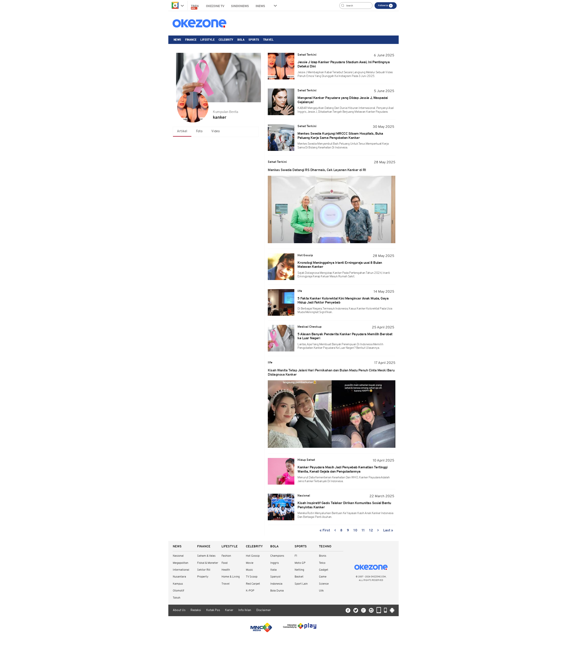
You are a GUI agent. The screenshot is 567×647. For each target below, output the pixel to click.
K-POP (250, 590)
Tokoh (176, 597)
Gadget (323, 569)
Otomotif (178, 590)
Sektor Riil (203, 569)
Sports (254, 39)
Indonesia (276, 583)
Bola (241, 39)
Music (249, 569)
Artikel (182, 131)
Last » (388, 530)
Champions (277, 555)
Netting (299, 569)
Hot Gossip (253, 555)
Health (225, 569)
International (181, 569)
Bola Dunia (277, 590)
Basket (299, 576)
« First (325, 530)
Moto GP (300, 563)
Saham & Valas (206, 555)
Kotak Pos (213, 610)
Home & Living (230, 576)
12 (371, 530)
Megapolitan (180, 563)
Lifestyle (207, 39)
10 (355, 530)
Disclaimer (263, 610)
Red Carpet (253, 583)
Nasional (178, 555)
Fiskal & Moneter (207, 563)
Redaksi (195, 610)
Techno (325, 546)
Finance (191, 39)
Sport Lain (301, 583)
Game (322, 576)
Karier (229, 610)
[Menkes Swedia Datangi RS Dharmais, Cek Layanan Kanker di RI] (331, 209)
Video (215, 131)
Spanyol (275, 576)
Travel (268, 39)
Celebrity (226, 39)
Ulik (321, 590)
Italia (273, 569)
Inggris (274, 563)
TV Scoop (251, 576)
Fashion (226, 555)
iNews (260, 6)
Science (324, 583)
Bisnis (322, 555)
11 (363, 530)
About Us (179, 610)
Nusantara (179, 576)
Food (224, 563)
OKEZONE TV (215, 6)
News (177, 39)
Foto (199, 131)
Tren (195, 6)
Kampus (178, 583)
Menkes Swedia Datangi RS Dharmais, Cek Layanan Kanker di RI (317, 170)
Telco (322, 563)
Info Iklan (244, 610)
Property (202, 576)
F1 (296, 555)
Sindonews (240, 6)
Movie (249, 563)
